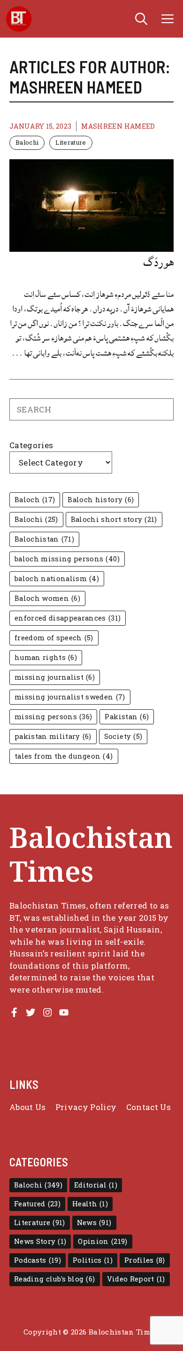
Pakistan (127, 716)
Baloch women (47, 598)
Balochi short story (114, 519)
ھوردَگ (158, 262)
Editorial (95, 1184)
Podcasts (37, 1260)
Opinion (102, 1241)
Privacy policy (86, 1107)
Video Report (136, 1278)
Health (90, 1203)
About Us (27, 1107)
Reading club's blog (54, 1278)
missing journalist (55, 677)
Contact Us (148, 1107)
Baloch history (101, 499)
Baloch (35, 499)
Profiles (144, 1260)
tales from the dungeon (64, 756)
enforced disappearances (68, 617)
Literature (70, 142)
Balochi (26, 142)
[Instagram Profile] (47, 1012)
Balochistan (44, 539)
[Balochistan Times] (19, 19)
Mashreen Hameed (118, 126)
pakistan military (53, 736)
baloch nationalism (57, 578)
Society (123, 736)
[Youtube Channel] (64, 1012)
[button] (141, 19)
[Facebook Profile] (14, 1012)
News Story (40, 1241)
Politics (93, 1260)
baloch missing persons (67, 558)
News (94, 1222)
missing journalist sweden (70, 696)
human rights (46, 657)
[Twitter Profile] (30, 1012)
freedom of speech (54, 637)
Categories (31, 445)
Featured (37, 1203)
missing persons (53, 716)
